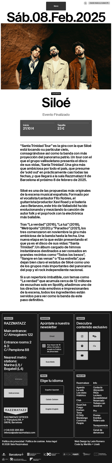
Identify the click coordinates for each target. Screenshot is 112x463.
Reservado (98, 400)
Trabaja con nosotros (99, 405)
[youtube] (82, 355)
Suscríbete (50, 362)
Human (80, 410)
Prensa (96, 415)
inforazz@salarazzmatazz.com (19, 432)
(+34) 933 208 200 (14, 430)
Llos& (97, 444)
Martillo (87, 444)
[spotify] (82, 346)
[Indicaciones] (16, 379)
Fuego (79, 407)
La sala (80, 390)
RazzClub (81, 404)
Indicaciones (14, 393)
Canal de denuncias (98, 431)
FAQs (96, 392)
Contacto (97, 387)
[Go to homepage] (16, 411)
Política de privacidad (13, 441)
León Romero (97, 441)
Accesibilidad (100, 398)
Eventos (97, 418)
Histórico (81, 395)
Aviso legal (51, 441)
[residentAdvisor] (94, 336)
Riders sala (99, 420)
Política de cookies (35, 441)
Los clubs (81, 392)
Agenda (80, 387)
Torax (79, 412)
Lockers (97, 395)
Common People (81, 422)
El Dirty (80, 415)
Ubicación (98, 390)
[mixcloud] (94, 346)
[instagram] (82, 336)
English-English (52, 409)
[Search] (85, 3)
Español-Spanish (52, 390)
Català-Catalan (52, 399)
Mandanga (82, 418)
